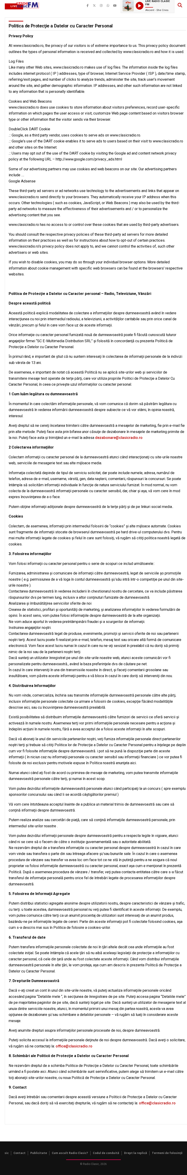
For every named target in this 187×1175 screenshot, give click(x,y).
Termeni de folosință (167, 1153)
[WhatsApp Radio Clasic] (108, 5)
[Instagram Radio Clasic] (101, 5)
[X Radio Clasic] (94, 5)
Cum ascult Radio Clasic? (70, 1153)
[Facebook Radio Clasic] (87, 5)
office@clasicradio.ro (74, 1046)
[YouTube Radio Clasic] (114, 5)
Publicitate (38, 1153)
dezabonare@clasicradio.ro (119, 437)
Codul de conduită (106, 1153)
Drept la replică (135, 1153)
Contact (19, 1153)
